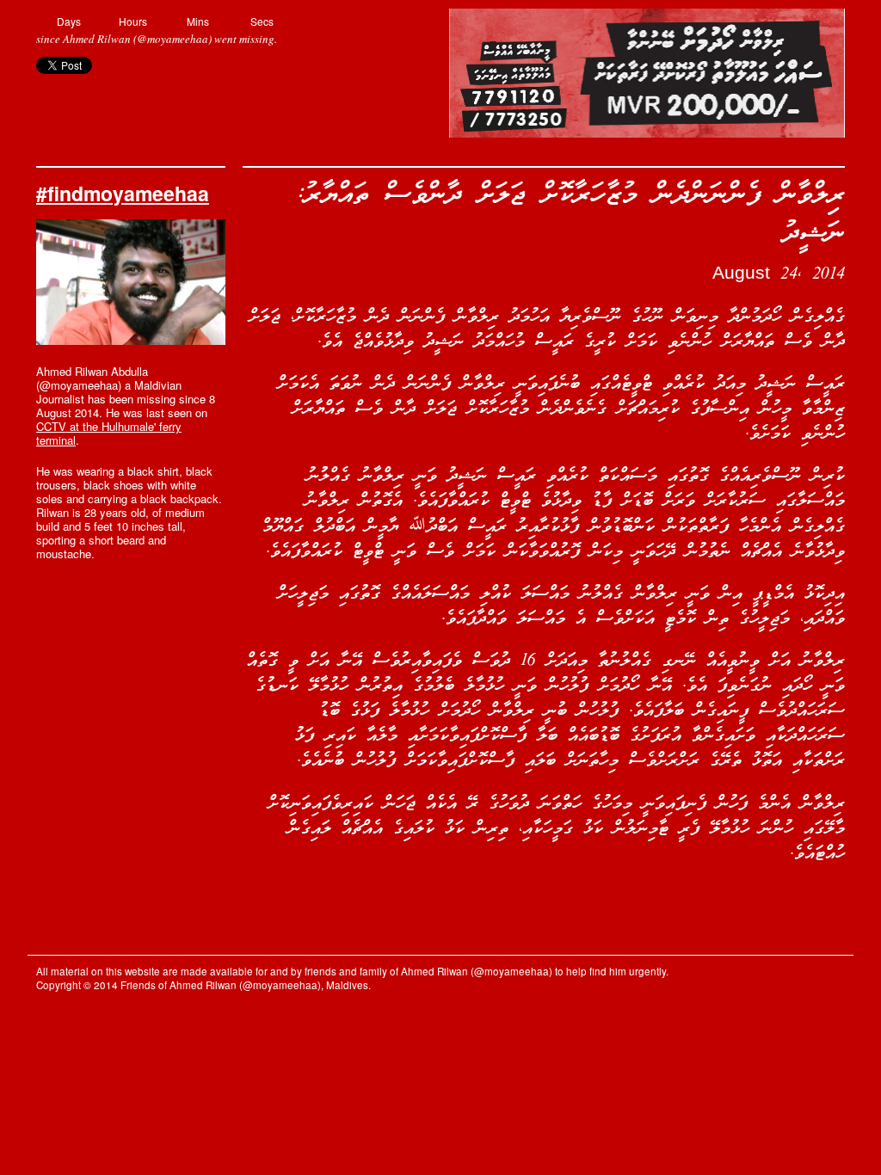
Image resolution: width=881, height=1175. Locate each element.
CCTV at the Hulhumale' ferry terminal (109, 433)
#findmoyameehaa (122, 193)
